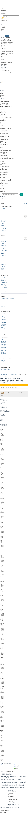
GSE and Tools (3, 155)
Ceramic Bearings (5, 70)
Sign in (7, 35)
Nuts (1, 160)
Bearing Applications (5, 136)
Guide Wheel (3, 149)
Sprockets (2, 177)
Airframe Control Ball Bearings (8, 69)
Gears (1, 147)
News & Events (4, 58)
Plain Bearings (3, 164)
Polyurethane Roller (4, 166)
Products (3, 6)
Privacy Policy (3, 809)
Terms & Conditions (4, 810)
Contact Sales (3, 96)
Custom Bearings (4, 144)
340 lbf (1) (3, 321)
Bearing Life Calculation (6, 62)
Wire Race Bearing (4, 183)
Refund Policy (11, 801)
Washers (2, 182)
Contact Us (3, 13)
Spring (1, 175)
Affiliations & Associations (7, 42)
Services (3, 50)
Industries (3, 48)
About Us (3, 8)
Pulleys (1, 168)
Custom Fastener (4, 146)
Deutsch (3, 29)
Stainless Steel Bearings (5, 179)
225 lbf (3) (3, 318)
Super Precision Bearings (6, 180)
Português (3, 30)
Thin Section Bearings (6, 72)
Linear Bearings (3, 152)
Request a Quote (12, 791)
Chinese (3, 26)
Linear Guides (3, 153)
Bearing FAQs (4, 54)
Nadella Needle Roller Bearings (7, 158)
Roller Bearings (3, 169)
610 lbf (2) (3, 327)
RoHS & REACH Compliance (14, 798)
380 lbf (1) (3, 322)
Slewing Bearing (4, 172)
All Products (4, 64)
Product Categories (4, 374)
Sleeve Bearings (13, 374)
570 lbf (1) (3, 325)
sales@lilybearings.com (9, 771)
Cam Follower (3, 138)
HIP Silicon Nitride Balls (5, 150)
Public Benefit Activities (6, 43)
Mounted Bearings (4, 157)
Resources (3, 10)
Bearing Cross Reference (7, 53)
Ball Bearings (3, 135)
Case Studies (4, 46)
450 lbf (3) (3, 324)
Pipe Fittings (3, 163)
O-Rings (2, 161)
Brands (2, 12)
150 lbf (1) (3, 316)
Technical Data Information (7, 51)
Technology (11, 796)
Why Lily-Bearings (5, 39)
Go (21, 194)
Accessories (3, 131)
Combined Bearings (4, 142)
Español (3, 27)
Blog (2, 56)
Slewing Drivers (3, 174)
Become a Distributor (6, 40)
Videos (2, 59)
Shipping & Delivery (12, 799)
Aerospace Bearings (4, 133)
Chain (1, 141)
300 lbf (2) (3, 319)
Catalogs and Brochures (6, 61)
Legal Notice (3, 812)
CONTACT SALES (5, 20)
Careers (3, 45)
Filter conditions (14, 384)
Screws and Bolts (4, 171)
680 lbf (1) (3, 329)
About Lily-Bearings (5, 37)
